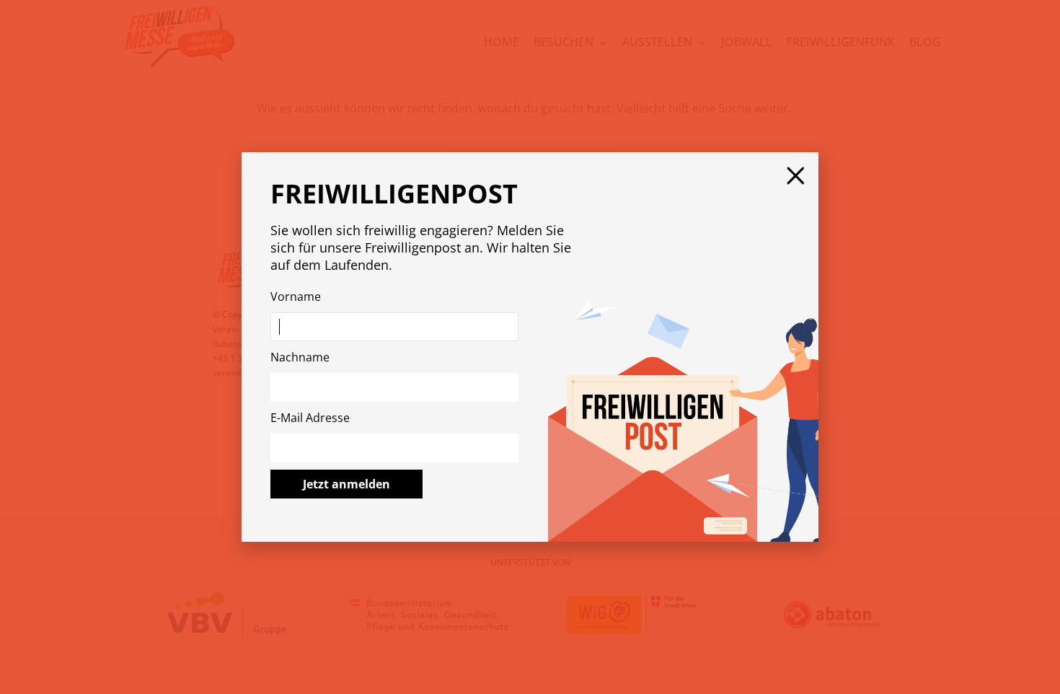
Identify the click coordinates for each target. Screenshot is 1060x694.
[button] (795, 176)
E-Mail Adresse (310, 418)
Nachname (300, 357)
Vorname (295, 296)
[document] (530, 347)
